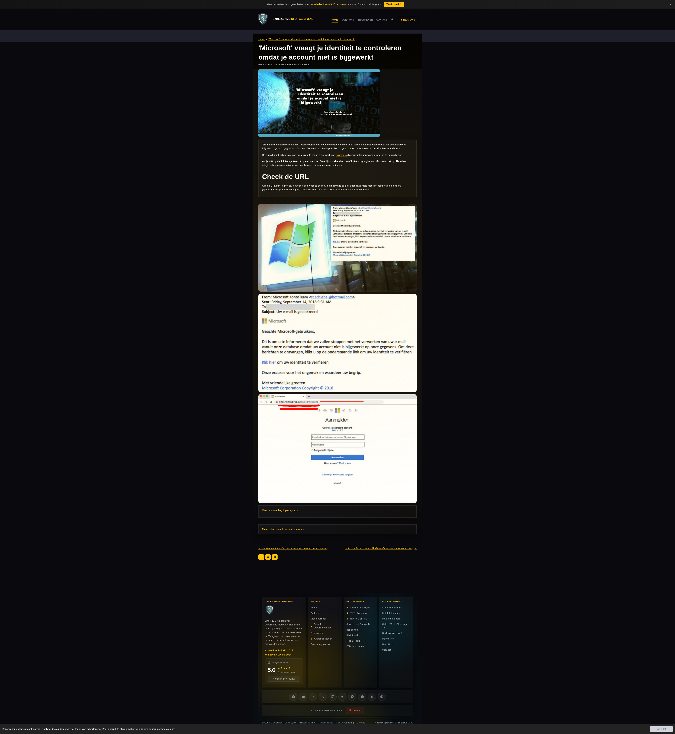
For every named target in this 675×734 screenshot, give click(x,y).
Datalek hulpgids (391, 613)
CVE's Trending (358, 613)
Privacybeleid (326, 722)
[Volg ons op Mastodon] (352, 697)
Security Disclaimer (272, 722)
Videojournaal (318, 618)
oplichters (341, 155)
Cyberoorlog (317, 633)
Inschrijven (388, 638)
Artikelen (315, 613)
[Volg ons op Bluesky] (342, 697)
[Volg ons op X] (323, 697)
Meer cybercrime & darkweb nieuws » (283, 529)
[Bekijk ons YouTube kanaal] (303, 697)
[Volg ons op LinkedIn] (313, 697)
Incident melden (391, 618)
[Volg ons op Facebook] (362, 697)
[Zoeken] (392, 19)
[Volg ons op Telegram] (293, 697)
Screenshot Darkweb (358, 624)
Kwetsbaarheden (323, 638)
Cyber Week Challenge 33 (395, 626)
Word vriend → (393, 4)
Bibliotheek (352, 635)
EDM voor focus (355, 646)
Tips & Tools (353, 640)
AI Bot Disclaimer (307, 722)
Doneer (357, 710)
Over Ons (387, 644)
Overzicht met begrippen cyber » (280, 510)
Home (261, 39)
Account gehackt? (392, 607)
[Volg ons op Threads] (372, 697)
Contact (386, 649)
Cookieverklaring (345, 722)
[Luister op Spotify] (382, 697)
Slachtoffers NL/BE (360, 607)
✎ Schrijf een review (284, 678)
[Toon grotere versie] (337, 248)
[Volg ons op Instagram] (333, 697)
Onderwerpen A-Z (392, 633)
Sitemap (361, 722)
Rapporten (352, 629)
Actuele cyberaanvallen (322, 626)
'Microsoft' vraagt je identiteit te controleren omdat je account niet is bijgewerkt (311, 39)
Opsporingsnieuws (321, 644)
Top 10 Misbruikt (358, 618)
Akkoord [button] (661, 729)
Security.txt (290, 722)
